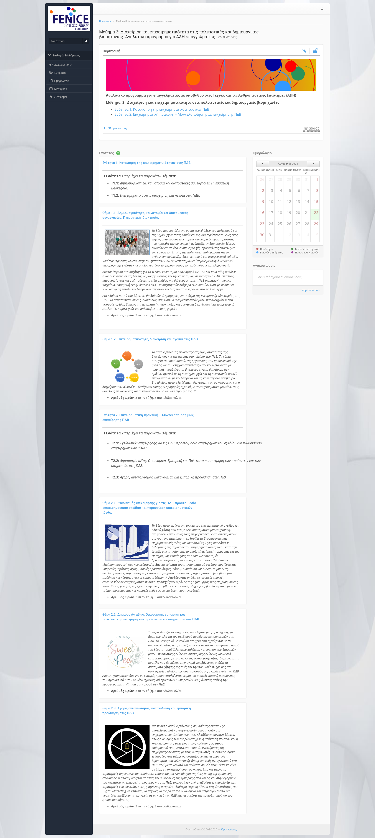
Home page (105, 21)
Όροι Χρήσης (229, 829)
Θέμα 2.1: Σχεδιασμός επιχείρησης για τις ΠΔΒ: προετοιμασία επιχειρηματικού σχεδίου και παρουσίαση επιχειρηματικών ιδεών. (149, 507)
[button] (115, 128)
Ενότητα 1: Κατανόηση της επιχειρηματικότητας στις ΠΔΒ (162, 109)
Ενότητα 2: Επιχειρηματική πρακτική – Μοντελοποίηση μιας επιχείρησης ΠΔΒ (178, 114)
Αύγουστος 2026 (288, 163)
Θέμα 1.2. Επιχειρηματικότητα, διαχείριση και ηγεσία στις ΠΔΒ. (150, 339)
